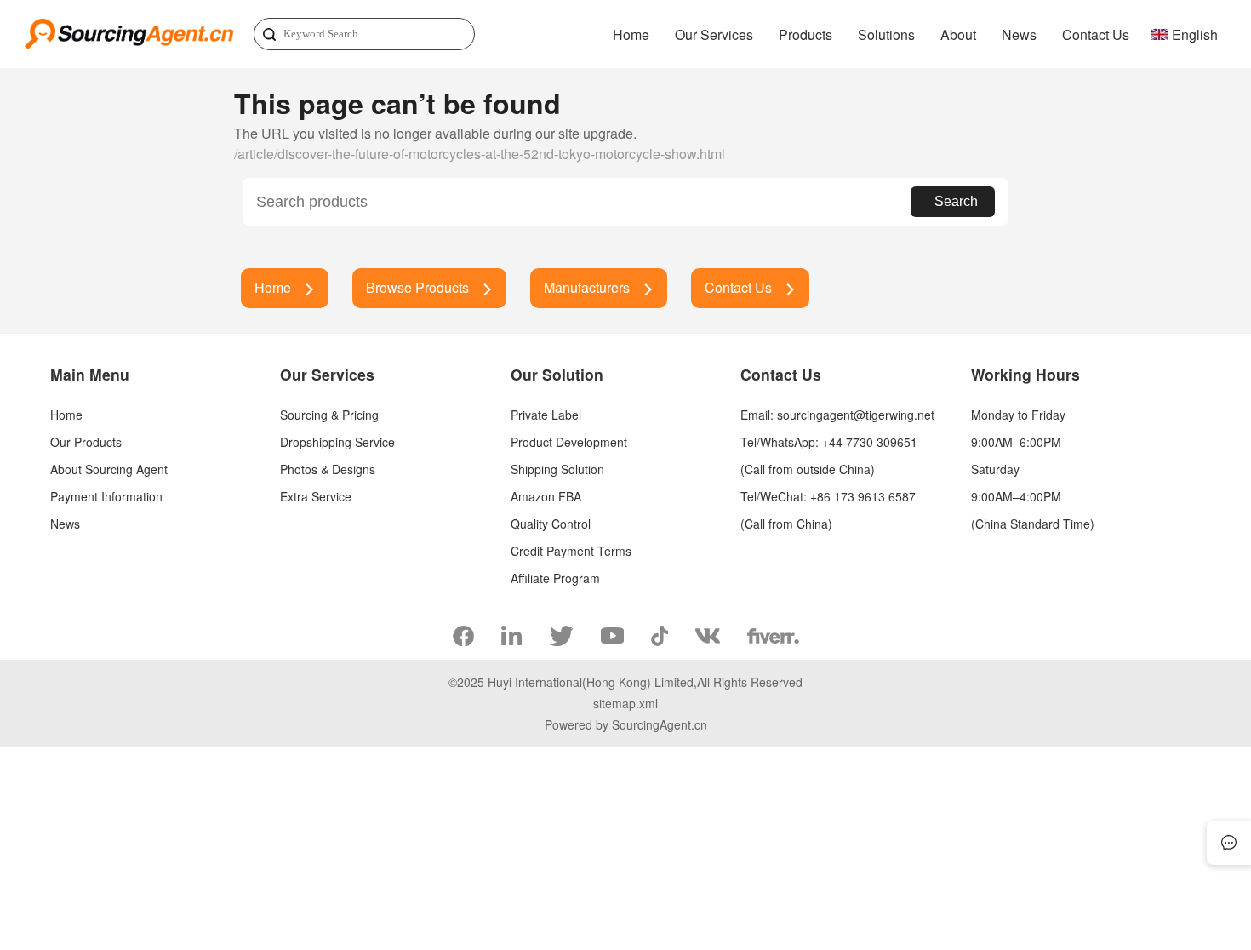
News (1019, 34)
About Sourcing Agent (109, 469)
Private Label (546, 414)
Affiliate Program (555, 578)
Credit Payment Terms (571, 550)
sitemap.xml (625, 703)
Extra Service (315, 496)
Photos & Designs (327, 469)
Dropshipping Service (337, 441)
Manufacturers (587, 287)
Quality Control (551, 523)
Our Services (714, 34)
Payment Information (106, 496)
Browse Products (417, 287)
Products (805, 34)
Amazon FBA (546, 496)
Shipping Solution (557, 469)
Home (631, 34)
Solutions (886, 34)
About (958, 34)
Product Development (569, 441)
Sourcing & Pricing (329, 414)
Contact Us (1095, 34)
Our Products (86, 441)
